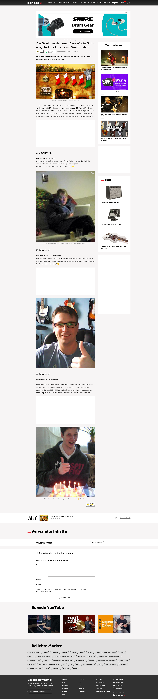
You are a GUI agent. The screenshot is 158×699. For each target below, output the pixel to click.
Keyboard (82, 3)
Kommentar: (40, 565)
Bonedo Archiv (61, 51)
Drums (74, 3)
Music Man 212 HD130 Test (110, 202)
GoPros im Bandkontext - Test (111, 224)
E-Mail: (38, 584)
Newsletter (38, 691)
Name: (38, 579)
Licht (93, 3)
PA (89, 3)
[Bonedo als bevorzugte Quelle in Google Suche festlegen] (50, 51)
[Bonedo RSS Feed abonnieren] (129, 3)
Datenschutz (100, 685)
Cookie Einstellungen (103, 691)
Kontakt (99, 679)
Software (106, 3)
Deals (122, 3)
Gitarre (49, 3)
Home (37, 40)
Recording (63, 3)
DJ (69, 3)
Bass (55, 3)
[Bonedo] (35, 3)
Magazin (115, 3)
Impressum (100, 682)
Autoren (99, 688)
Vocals (99, 3)
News (49, 40)
